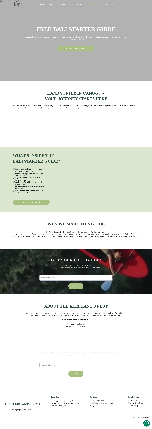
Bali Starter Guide (95, 4)
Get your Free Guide (76, 48)
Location (80, 4)
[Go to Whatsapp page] (97, 406)
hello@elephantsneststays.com (102, 403)
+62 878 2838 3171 (97, 401)
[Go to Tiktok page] (93, 406)
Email (41, 273)
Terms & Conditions (135, 403)
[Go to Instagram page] (90, 406)
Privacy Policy (133, 400)
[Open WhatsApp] (146, 423)
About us (109, 4)
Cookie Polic (132, 405)
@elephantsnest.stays (77, 326)
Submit (75, 286)
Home (41, 4)
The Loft (51, 4)
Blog (71, 4)
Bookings (62, 4)
